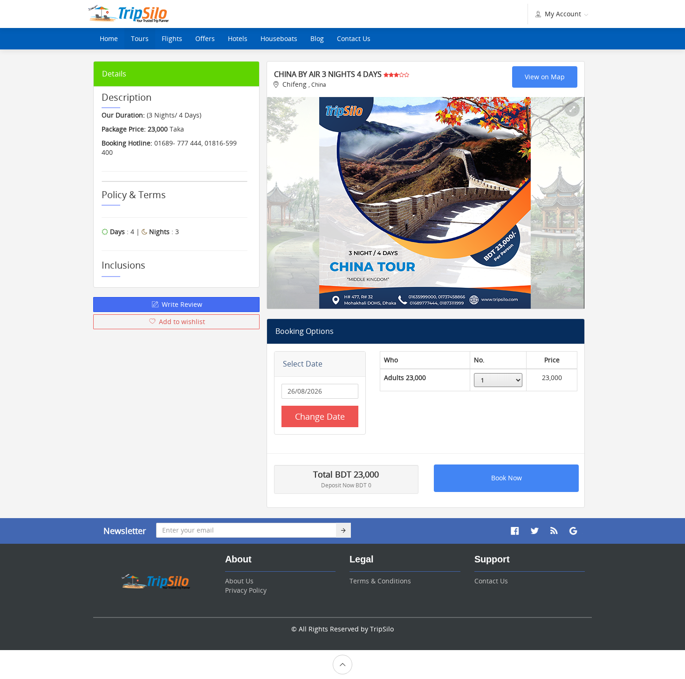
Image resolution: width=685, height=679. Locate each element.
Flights (172, 38)
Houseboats (278, 38)
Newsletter (124, 530)
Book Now (506, 477)
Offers (205, 38)
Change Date (320, 416)
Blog (317, 38)
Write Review (181, 304)
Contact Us (353, 38)
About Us (239, 580)
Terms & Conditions (380, 580)
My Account (563, 13)
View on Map (545, 76)
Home (109, 38)
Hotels (237, 38)
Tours (140, 38)
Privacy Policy (246, 590)
